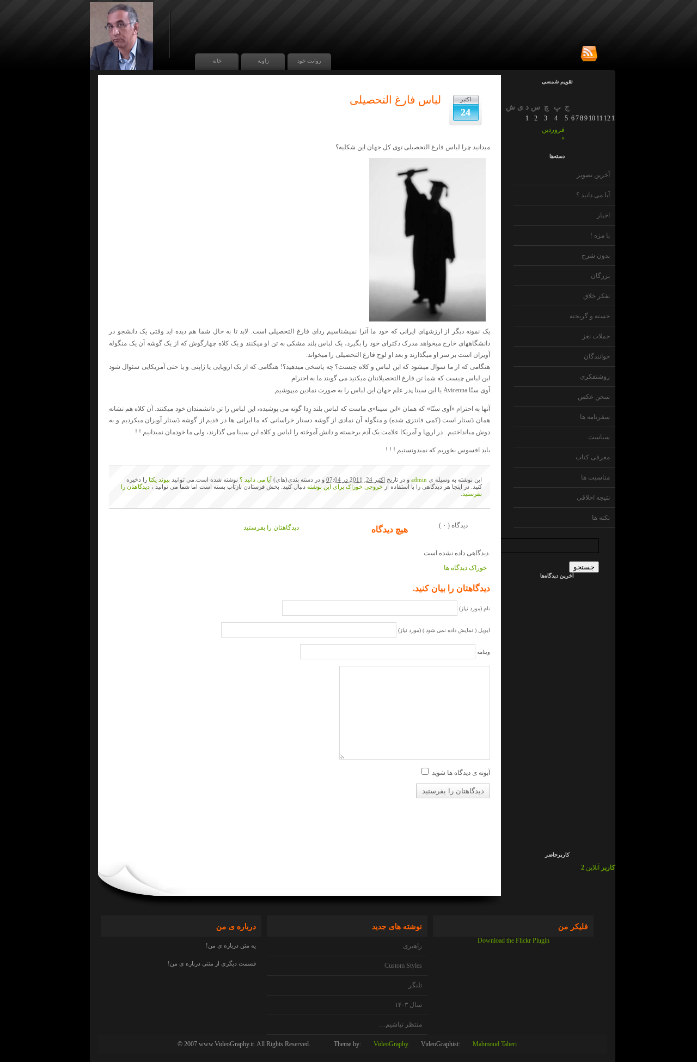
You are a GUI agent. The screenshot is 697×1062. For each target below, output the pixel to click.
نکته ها (601, 517)
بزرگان (600, 276)
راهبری (412, 946)
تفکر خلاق (596, 296)
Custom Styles (403, 965)
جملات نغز (596, 336)
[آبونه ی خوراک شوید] (589, 54)
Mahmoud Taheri (495, 1044)
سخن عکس (594, 396)
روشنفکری (595, 376)
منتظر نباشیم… (400, 1024)
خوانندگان (597, 356)
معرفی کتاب (593, 457)
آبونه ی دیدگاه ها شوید (461, 772)
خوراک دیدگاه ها (465, 568)
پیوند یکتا (159, 479)
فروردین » (553, 134)
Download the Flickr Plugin (513, 940)
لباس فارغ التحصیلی (395, 100)
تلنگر (415, 985)
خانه (217, 61)
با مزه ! (600, 235)
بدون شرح (596, 255)
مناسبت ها (595, 477)
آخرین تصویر (593, 175)
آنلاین (598, 867)
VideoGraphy (391, 1044)
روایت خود (309, 61)
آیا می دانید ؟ (593, 195)
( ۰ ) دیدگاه (453, 525)
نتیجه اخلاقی (593, 497)
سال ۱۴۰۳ (408, 1005)
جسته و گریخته (590, 316)
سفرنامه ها (595, 417)
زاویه (263, 61)
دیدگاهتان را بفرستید (271, 527)
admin (419, 479)
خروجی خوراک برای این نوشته (345, 486)
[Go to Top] (689, 1039)
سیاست (599, 437)
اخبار (603, 215)
